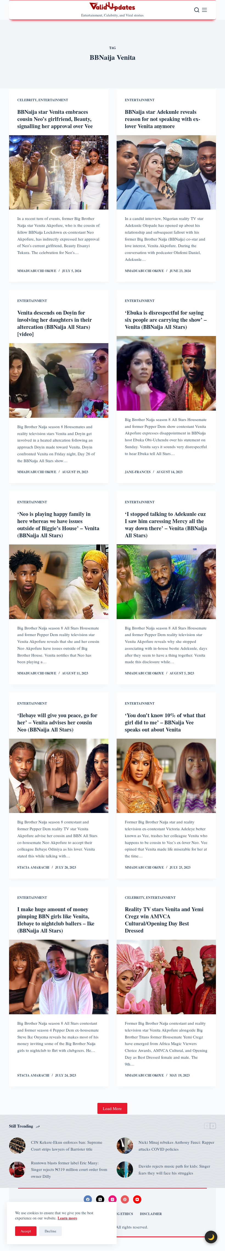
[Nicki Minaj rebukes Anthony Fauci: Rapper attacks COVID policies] (125, 1145)
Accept (26, 1231)
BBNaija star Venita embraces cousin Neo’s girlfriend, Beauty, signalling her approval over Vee (55, 119)
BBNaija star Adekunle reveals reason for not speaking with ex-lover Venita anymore (162, 119)
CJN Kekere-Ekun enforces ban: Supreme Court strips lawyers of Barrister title (66, 1145)
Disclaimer (151, 1214)
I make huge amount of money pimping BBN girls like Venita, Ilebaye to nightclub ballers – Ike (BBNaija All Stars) (55, 919)
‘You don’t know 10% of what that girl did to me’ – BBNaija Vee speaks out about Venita (165, 722)
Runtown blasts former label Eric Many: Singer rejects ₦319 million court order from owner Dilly (69, 1169)
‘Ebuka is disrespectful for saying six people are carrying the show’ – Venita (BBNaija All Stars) (166, 320)
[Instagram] (112, 1199)
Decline (50, 1231)
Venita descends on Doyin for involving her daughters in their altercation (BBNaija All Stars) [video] (54, 323)
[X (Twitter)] (100, 1199)
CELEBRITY (27, 100)
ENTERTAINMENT (53, 100)
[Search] (196, 9)
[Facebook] (88, 1199)
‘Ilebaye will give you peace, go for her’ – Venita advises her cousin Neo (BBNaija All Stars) (57, 722)
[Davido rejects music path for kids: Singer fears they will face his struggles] (125, 1169)
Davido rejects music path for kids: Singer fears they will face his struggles (174, 1169)
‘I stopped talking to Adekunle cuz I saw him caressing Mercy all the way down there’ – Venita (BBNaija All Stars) (166, 524)
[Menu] (204, 9)
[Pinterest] (125, 1199)
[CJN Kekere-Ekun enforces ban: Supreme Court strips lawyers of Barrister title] (17, 1145)
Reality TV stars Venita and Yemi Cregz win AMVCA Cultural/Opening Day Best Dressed (164, 919)
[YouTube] (137, 1199)
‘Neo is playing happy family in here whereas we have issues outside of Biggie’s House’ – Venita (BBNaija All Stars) (58, 524)
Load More (112, 1108)
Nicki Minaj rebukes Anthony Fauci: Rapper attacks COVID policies (176, 1145)
